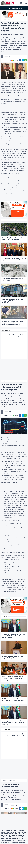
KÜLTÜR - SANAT (11, 780)
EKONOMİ (10, 381)
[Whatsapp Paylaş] (25, 60)
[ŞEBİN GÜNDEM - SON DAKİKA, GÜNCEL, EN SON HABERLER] (7, 3)
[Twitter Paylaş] (23, 60)
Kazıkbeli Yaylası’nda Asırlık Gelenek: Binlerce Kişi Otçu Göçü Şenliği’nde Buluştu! (14, 7)
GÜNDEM (9, 19)
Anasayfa (4, 19)
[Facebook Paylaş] (20, 60)
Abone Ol (6, 60)
